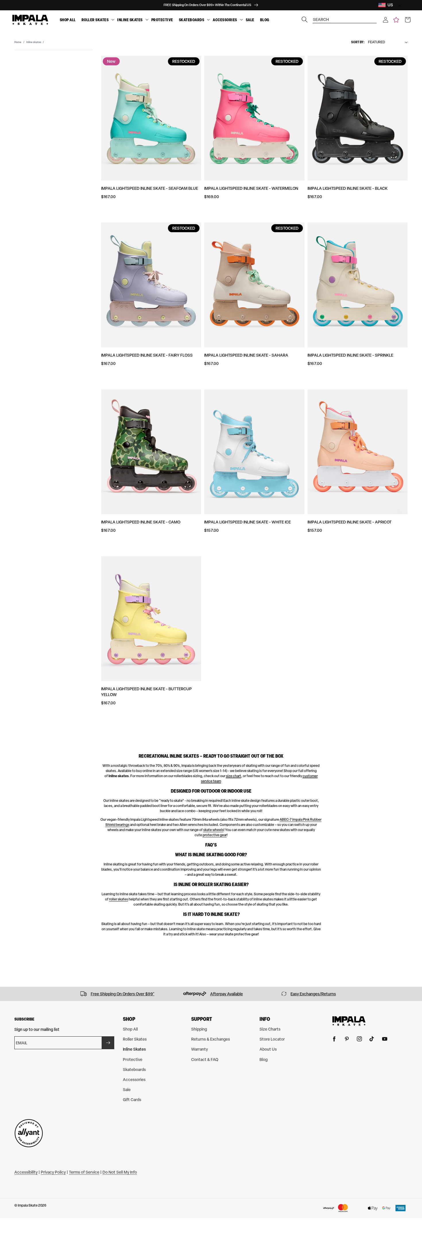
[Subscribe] (108, 1042)
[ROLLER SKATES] (112, 20)
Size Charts (270, 1029)
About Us (268, 1049)
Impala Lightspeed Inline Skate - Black (347, 188)
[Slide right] (415, 994)
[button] (385, 20)
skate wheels (213, 830)
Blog (264, 19)
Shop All (68, 19)
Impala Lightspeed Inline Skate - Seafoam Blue (149, 188)
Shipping (199, 1029)
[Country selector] (398, 5)
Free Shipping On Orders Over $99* (122, 993)
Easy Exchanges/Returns (313, 993)
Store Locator (272, 1039)
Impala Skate (28, 1205)
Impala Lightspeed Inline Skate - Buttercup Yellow (146, 691)
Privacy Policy (53, 1172)
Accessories (225, 19)
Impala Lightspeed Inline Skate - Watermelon (251, 188)
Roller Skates (95, 19)
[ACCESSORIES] (241, 20)
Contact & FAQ (204, 1059)
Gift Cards (132, 1099)
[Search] (304, 19)
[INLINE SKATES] (147, 20)
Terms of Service (84, 1172)
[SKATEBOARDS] (208, 20)
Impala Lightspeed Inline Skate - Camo (140, 522)
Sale (250, 19)
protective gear (215, 835)
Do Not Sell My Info (119, 1172)
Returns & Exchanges (210, 1039)
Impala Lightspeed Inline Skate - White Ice (247, 522)
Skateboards (191, 19)
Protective (162, 19)
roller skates (118, 899)
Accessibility (26, 1172)
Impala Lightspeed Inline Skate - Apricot (349, 522)
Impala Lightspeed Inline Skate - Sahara (246, 355)
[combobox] (345, 16)
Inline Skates (130, 19)
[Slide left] (6, 994)
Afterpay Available (226, 993)
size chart (233, 776)
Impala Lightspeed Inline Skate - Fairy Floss (147, 355)
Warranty (199, 1049)
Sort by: (358, 42)
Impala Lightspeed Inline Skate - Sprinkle (350, 355)
